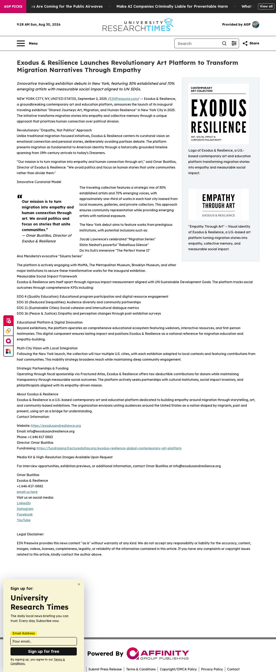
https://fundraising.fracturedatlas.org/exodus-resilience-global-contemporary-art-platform (109, 448)
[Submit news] (8, 321)
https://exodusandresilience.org (56, 426)
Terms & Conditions (141, 669)
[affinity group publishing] (8, 341)
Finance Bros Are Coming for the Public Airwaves (57, 6)
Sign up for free (43, 651)
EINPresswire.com (124, 99)
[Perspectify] (8, 331)
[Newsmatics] (8, 351)
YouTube (24, 520)
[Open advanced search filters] (234, 43)
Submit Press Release (105, 669)
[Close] (79, 584)
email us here (27, 492)
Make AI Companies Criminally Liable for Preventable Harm (172, 6)
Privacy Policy (212, 669)
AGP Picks (13, 6)
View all (266, 6)
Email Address (24, 633)
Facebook (25, 514)
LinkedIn (24, 503)
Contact (233, 669)
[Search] (224, 43)
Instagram (25, 509)
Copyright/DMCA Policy (178, 669)
